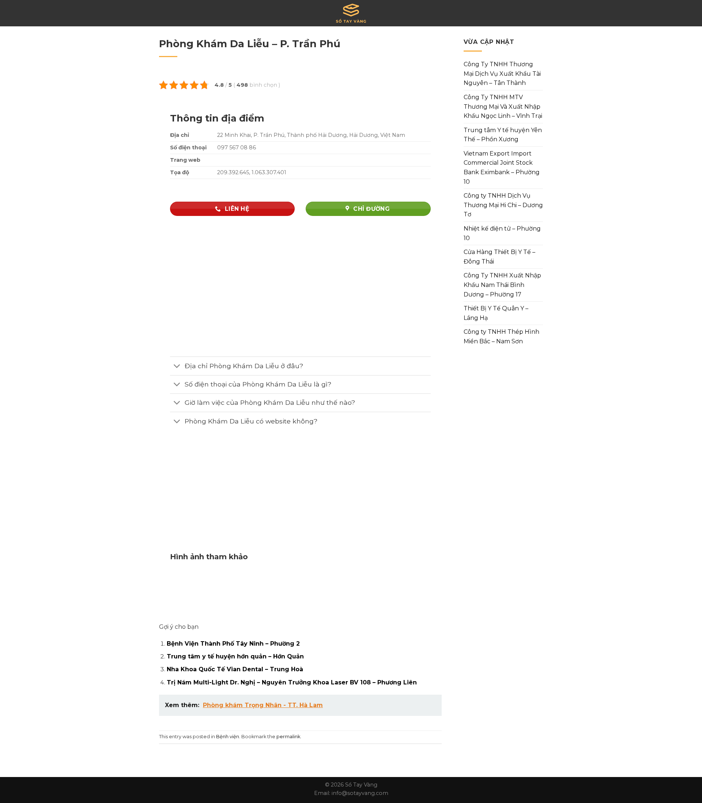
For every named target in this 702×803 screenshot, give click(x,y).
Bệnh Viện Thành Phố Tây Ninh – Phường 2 (233, 643)
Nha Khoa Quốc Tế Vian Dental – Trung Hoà (235, 669)
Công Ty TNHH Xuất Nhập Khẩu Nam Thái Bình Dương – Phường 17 (502, 285)
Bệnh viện (227, 736)
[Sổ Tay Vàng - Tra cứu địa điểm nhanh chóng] (351, 13)
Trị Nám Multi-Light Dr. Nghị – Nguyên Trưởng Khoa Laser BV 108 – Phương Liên (292, 682)
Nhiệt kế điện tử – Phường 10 (502, 233)
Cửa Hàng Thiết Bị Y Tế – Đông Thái (499, 257)
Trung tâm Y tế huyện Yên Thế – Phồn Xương (503, 135)
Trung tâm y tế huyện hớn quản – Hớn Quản (235, 656)
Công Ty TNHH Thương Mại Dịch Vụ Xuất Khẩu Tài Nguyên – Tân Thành (502, 73)
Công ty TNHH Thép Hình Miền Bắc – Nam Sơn (501, 336)
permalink (288, 736)
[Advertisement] (300, 496)
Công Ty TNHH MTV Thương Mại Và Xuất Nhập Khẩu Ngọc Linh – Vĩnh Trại (503, 106)
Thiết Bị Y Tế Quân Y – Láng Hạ (496, 313)
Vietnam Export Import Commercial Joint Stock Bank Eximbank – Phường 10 (502, 167)
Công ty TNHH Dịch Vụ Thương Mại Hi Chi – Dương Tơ (503, 205)
